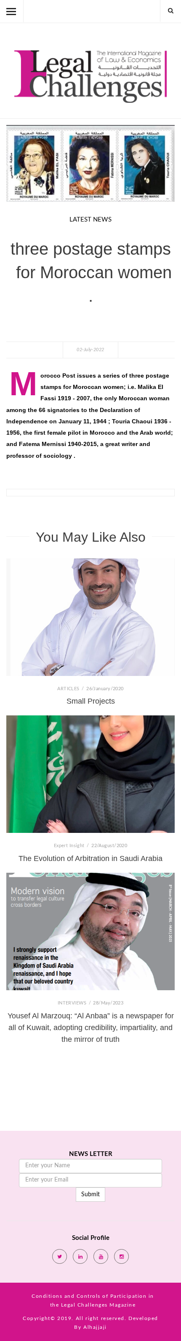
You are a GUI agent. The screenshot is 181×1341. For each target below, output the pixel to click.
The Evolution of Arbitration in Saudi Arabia (90, 858)
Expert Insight (70, 845)
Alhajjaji (95, 1327)
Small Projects (91, 701)
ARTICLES (69, 688)
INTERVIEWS (73, 1003)
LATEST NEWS (90, 220)
